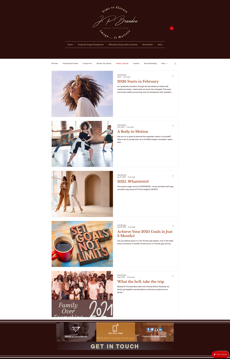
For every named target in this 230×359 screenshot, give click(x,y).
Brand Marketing (150, 63)
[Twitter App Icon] (152, 329)
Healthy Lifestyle (122, 63)
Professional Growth (70, 63)
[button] (172, 27)
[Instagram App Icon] (156, 329)
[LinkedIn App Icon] (160, 329)
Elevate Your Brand (104, 63)
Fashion (136, 63)
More (163, 63)
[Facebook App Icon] (148, 329)
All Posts (55, 63)
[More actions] (173, 75)
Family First (87, 63)
